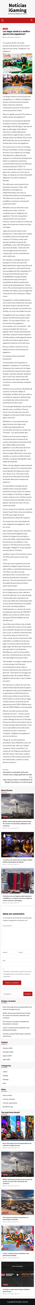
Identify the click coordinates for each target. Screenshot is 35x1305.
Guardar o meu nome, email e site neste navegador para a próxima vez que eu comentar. (17, 973)
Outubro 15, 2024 (13, 828)
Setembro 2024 (8, 1052)
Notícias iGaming (18, 7)
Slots (4, 1083)
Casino (5, 1072)
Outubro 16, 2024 (13, 1147)
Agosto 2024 (7, 1056)
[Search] (31, 20)
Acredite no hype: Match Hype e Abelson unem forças (17, 1035)
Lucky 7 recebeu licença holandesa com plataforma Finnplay (16, 1029)
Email (20, 952)
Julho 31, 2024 (14, 37)
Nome (5, 952)
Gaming (5, 28)
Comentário (7, 926)
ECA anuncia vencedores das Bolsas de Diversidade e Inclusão (16, 1023)
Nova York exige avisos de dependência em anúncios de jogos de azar (17, 1008)
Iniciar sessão (7, 1095)
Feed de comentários (10, 1103)
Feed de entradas (9, 1099)
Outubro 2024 (7, 1048)
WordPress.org (8, 1107)
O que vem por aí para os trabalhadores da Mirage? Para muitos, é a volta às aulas (17, 779)
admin (6, 37)
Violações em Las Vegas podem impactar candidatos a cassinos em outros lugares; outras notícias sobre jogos (17, 898)
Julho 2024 (6, 1059)
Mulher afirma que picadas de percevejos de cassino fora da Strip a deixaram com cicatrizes (17, 823)
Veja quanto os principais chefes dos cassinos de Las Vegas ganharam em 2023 (17, 772)
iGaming (5, 1079)
